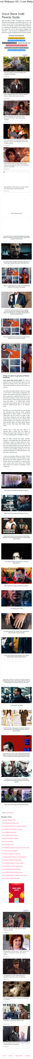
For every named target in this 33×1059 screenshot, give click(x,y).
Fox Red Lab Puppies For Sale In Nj (11, 854)
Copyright (27, 1055)
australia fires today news (24, 43)
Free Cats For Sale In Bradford (10, 851)
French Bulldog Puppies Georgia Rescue (12, 872)
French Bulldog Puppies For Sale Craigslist (13, 863)
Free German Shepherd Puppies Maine (12, 860)
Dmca (4, 1055)
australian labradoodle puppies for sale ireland (16, 48)
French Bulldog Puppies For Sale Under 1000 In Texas (16, 847)
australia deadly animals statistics (16, 40)
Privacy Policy (18, 1055)
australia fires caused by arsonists (16, 50)
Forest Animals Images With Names (11, 878)
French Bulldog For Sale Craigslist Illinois (12, 866)
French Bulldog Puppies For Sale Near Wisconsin (14, 826)
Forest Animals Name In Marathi (10, 838)
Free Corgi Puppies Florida (9, 820)
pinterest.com (10, 812)
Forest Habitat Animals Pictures (10, 835)
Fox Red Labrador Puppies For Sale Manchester (14, 857)
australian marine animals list (16, 35)
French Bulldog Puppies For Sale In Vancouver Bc (14, 875)
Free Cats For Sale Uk (7, 841)
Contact (11, 1055)
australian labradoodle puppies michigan (16, 45)
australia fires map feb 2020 (9, 43)
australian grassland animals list (16, 38)
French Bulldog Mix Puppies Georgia (11, 869)
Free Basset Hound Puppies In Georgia (12, 829)
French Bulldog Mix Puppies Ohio (10, 823)
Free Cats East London (8, 844)
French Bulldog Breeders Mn (9, 832)
